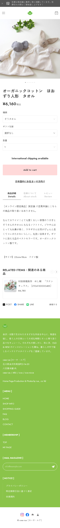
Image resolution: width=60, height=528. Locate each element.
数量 (5, 140)
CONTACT (8, 424)
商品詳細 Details (12, 195)
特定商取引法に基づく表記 (19, 491)
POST (9, 304)
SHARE (21, 304)
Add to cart (30, 170)
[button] (25, 82)
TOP (5, 442)
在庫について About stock (30, 195)
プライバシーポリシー (17, 485)
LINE (32, 304)
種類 (5, 112)
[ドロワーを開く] (3, 13)
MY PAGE (7, 447)
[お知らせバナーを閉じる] (2, 3)
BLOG (6, 419)
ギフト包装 (8, 126)
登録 (53, 466)
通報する (53, 304)
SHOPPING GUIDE (11, 408)
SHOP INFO (8, 403)
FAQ (5, 414)
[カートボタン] (56, 13)
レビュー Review (48, 195)
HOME (6, 398)
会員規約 (10, 496)
